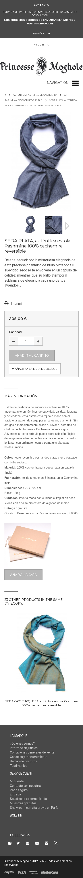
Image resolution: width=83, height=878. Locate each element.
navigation (57, 82)
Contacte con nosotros (26, 785)
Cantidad (15, 332)
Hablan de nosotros (23, 761)
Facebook (9, 843)
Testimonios (18, 765)
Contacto (41, 4)
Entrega (15, 794)
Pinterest (27, 843)
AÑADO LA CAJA (23, 575)
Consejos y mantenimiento (28, 757)
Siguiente (67, 226)
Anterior (16, 226)
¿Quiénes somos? (22, 743)
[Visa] (21, 872)
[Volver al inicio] (5, 94)
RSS (56, 843)
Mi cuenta (17, 781)
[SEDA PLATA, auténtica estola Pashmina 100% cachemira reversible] (30, 224)
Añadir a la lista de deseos (36, 368)
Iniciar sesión (54, 44)
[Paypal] (9, 872)
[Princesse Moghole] (41, 65)
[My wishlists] (64, 44)
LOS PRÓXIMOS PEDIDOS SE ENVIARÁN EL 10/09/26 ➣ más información (40, 21)
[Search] (6, 45)
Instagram (37, 843)
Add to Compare (51, 688)
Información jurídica (24, 748)
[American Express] (33, 872)
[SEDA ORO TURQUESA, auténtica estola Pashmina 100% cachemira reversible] (41, 653)
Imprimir (17, 303)
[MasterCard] (49, 872)
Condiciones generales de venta (32, 752)
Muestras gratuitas (23, 803)
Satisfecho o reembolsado (28, 799)
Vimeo (46, 843)
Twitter (18, 843)
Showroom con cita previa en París (34, 807)
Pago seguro (19, 790)
